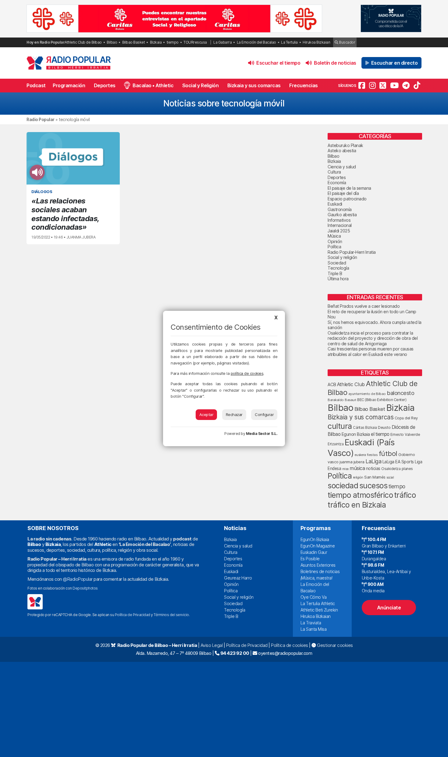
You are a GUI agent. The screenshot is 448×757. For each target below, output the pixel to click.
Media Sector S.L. (262, 433)
